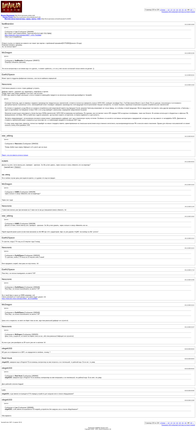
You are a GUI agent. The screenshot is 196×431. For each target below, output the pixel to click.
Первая (162, 9)
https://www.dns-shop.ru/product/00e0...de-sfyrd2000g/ (20, 298)
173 (171, 9)
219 (177, 9)
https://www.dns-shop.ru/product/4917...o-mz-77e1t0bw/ (23, 35)
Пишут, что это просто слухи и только (15, 155)
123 (169, 9)
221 (183, 9)
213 (174, 9)
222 (186, 9)
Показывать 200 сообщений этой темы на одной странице (178, 11)
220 (180, 9)
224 (191, 9)
